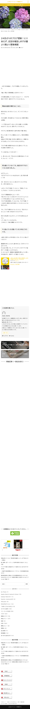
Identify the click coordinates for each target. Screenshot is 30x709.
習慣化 (2, 628)
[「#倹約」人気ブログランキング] (6, 671)
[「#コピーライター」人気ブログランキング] (6, 679)
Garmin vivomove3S (7, 599)
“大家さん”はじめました (7, 606)
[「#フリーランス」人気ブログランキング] (6, 688)
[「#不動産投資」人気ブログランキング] (6, 675)
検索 (27, 584)
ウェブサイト (5, 335)
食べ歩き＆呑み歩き (6, 635)
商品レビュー (4, 618)
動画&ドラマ (4, 616)
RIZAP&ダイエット (5, 604)
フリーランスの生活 (5, 611)
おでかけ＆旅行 (5, 608)
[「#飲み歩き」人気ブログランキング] (6, 697)
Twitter (12, 335)
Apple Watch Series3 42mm (9, 594)
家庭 (2, 621)
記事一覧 (5, 332)
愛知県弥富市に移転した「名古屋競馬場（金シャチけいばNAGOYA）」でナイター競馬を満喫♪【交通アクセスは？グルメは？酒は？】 (15, 577)
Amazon (12, 264)
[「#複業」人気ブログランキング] (6, 684)
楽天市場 (17, 264)
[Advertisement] (15, 66)
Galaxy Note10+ (6, 596)
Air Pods (3, 591)
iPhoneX (3, 601)
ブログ (22, 47)
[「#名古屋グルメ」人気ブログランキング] (6, 692)
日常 (2, 623)
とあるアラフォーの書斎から (15, 1)
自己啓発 (3, 630)
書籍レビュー (4, 625)
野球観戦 (3, 633)
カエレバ (16, 260)
